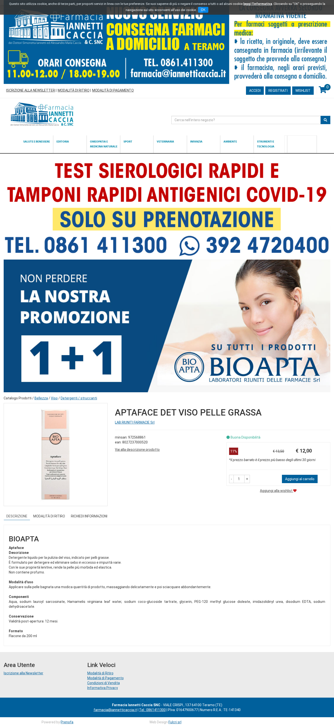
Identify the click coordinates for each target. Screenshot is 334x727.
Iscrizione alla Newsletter (30, 90)
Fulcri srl (174, 722)
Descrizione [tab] (16, 516)
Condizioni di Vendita (103, 683)
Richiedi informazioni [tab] (89, 516)
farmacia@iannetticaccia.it (115, 710)
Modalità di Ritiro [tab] (49, 516)
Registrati (278, 91)
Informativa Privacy (102, 688)
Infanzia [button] (196, 141)
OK (203, 10)
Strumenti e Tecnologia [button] (265, 144)
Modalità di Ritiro (73, 90)
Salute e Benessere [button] (36, 141)
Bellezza (41, 398)
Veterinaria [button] (165, 141)
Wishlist (303, 91)
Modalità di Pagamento (113, 90)
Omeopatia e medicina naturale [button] (103, 144)
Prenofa (67, 722)
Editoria (62, 141)
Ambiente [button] (230, 141)
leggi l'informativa (257, 4)
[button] (231, 479)
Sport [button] (127, 141)
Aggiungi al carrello (299, 479)
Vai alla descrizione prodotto (137, 450)
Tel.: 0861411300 (152, 710)
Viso (54, 398)
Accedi (255, 91)
